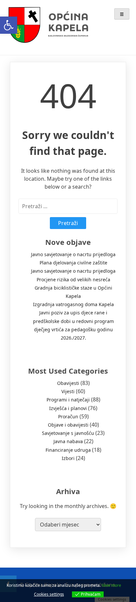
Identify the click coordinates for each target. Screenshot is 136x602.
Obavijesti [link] (68, 383)
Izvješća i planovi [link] (68, 408)
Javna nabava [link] (68, 441)
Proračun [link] (68, 416)
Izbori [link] (68, 458)
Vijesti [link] (68, 391)
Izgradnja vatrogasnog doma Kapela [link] (73, 304)
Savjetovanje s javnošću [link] (68, 433)
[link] (8, 25)
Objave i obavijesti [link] (68, 425)
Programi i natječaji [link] (68, 399)
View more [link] (111, 585)
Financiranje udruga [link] (68, 450)
